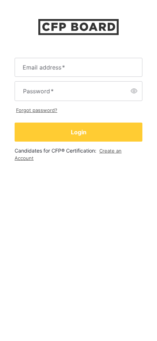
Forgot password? (36, 110)
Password (38, 91)
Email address (44, 67)
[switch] (134, 91)
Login (79, 132)
